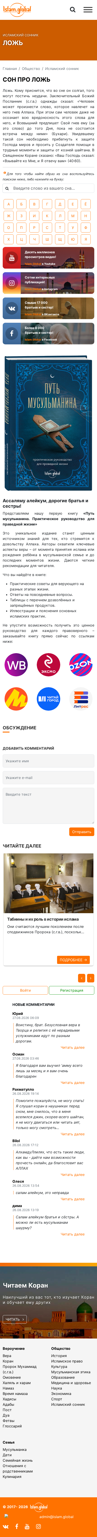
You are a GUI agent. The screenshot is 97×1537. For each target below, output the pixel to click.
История (59, 1355)
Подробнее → (73, 960)
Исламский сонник (68, 1404)
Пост (7, 1410)
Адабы (8, 1404)
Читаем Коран (25, 1285)
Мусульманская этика (70, 1372)
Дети (7, 1455)
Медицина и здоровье (71, 1382)
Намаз (8, 1388)
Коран (8, 1361)
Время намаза (15, 1393)
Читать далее (73, 1047)
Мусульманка (15, 1449)
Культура (59, 1366)
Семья (8, 1442)
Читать (13, 1319)
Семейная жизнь (18, 1460)
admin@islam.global (56, 1516)
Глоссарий (12, 1426)
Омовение (12, 1377)
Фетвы (8, 1420)
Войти (25, 990)
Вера (7, 1355)
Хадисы (9, 1399)
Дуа (6, 1415)
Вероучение (14, 1348)
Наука (56, 1388)
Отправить (81, 832)
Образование (63, 1377)
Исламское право (67, 1361)
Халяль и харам (17, 1382)
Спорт (56, 1399)
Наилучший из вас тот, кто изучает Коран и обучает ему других (48, 1300)
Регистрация (71, 990)
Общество (60, 1348)
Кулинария (12, 1476)
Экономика (61, 1393)
